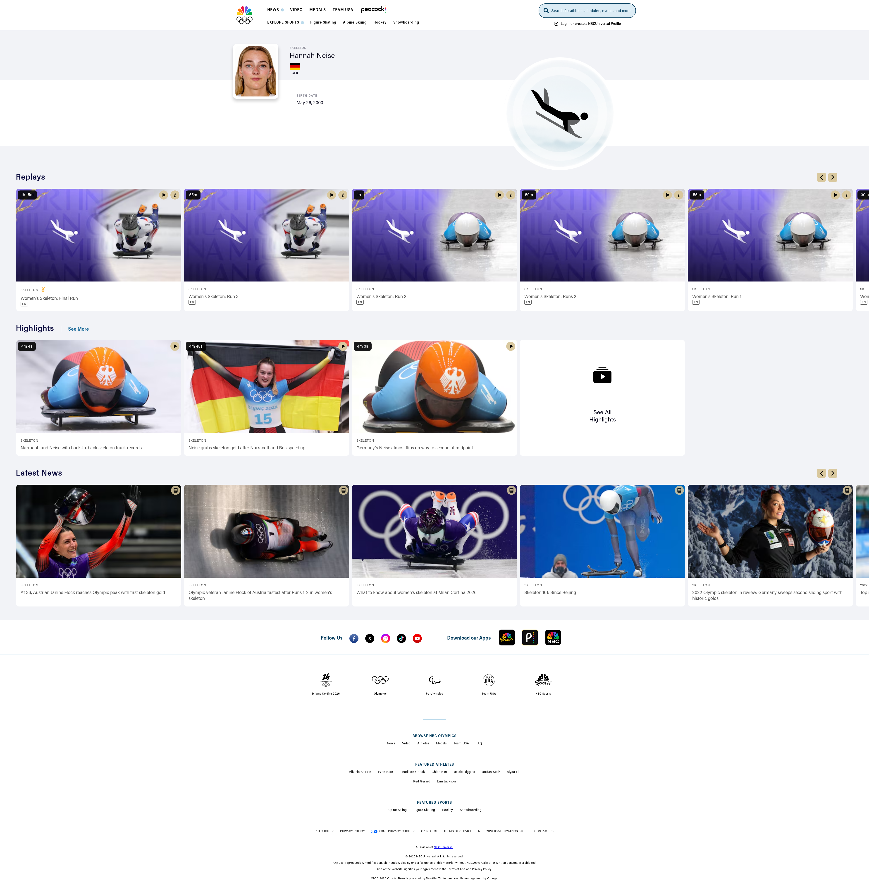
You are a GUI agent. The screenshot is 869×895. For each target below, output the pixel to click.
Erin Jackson (446, 781)
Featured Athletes (434, 764)
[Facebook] (353, 638)
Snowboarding (471, 810)
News (391, 743)
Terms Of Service (458, 831)
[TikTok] (401, 638)
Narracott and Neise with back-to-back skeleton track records (81, 448)
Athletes (423, 743)
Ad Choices (324, 831)
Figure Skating (424, 810)
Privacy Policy (352, 831)
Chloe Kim (439, 772)
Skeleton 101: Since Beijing (550, 593)
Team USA (461, 743)
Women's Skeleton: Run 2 (381, 297)
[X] (369, 638)
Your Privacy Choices (397, 831)
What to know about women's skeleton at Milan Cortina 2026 (416, 593)
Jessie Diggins (464, 772)
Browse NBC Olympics (434, 736)
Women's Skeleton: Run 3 (214, 297)
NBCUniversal (443, 847)
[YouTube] (417, 638)
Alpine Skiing (397, 810)
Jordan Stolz (491, 772)
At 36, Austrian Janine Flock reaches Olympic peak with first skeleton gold (93, 593)
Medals (441, 743)
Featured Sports (434, 802)
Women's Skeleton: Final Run (49, 298)
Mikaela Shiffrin (360, 772)
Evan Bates (386, 772)
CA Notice (429, 831)
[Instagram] (385, 638)
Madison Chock (413, 772)
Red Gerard (421, 781)
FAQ (479, 743)
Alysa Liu (514, 772)
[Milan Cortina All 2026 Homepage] (250, 15)
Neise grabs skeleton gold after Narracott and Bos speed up (247, 448)
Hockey (447, 810)
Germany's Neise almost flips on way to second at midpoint (414, 448)
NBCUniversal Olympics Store (503, 831)
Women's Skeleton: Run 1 (716, 297)
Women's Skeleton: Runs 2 (550, 297)
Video (406, 743)
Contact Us (544, 831)
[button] (275, 11)
